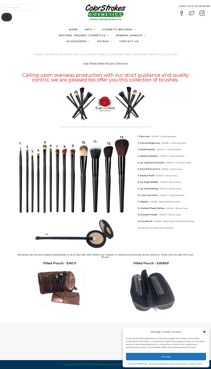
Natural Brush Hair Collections (98, 54)
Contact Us (129, 41)
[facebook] (181, 13)
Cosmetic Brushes (117, 29)
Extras (103, 41)
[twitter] (192, 13)
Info (88, 29)
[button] (204, 331)
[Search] (6, 17)
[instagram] (202, 13)
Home (73, 29)
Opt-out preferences (137, 363)
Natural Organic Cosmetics (82, 35)
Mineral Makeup (129, 35)
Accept (166, 356)
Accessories (77, 41)
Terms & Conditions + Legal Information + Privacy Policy (175, 363)
